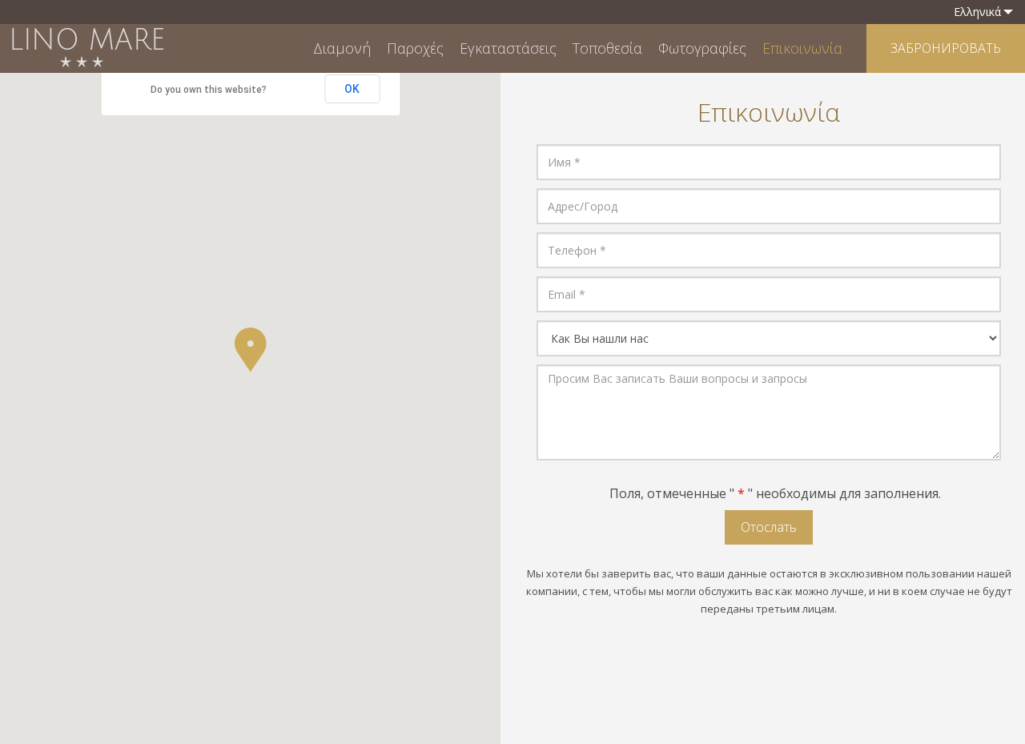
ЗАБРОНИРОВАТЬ (945, 48)
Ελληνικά (977, 11)
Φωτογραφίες (702, 48)
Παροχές (415, 48)
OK (352, 88)
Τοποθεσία (607, 48)
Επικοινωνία (802, 48)
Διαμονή (342, 48)
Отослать (769, 527)
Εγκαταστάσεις (508, 48)
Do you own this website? (209, 89)
